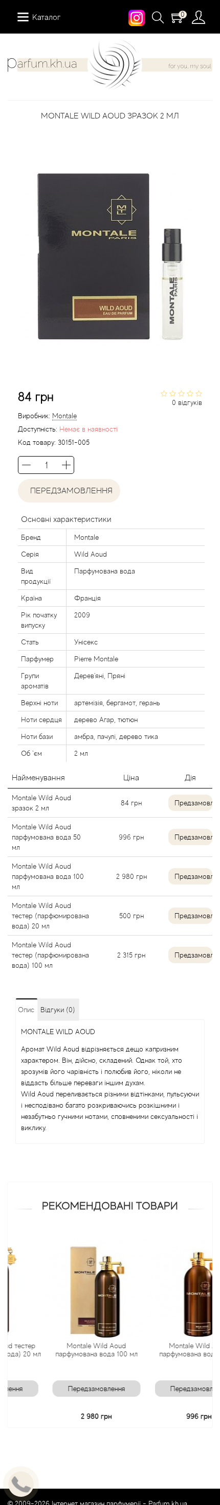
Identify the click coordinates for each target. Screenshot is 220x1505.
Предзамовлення (193, 803)
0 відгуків (187, 402)
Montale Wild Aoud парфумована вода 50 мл (46, 837)
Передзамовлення (69, 490)
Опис (26, 1010)
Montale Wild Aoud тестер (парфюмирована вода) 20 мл (50, 915)
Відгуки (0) (57, 1010)
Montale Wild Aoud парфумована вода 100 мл (48, 876)
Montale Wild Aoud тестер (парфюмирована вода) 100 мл (50, 955)
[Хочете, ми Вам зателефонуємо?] (21, 1484)
